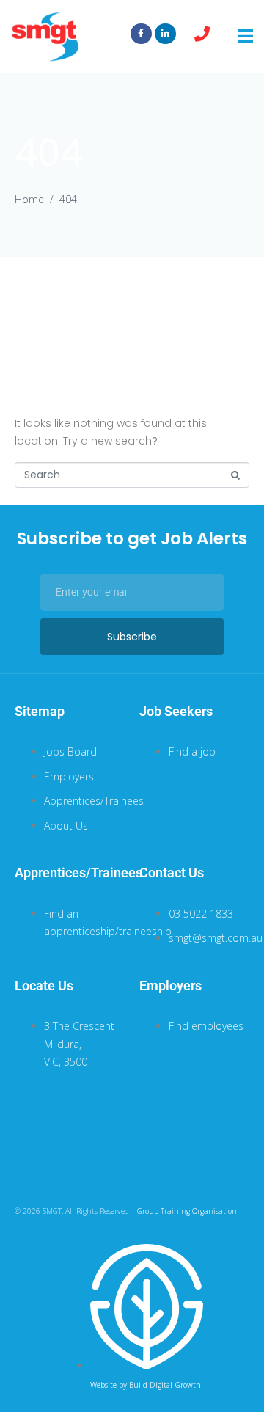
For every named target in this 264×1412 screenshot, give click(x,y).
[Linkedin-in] (165, 34)
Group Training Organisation (187, 1211)
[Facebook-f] (141, 34)
